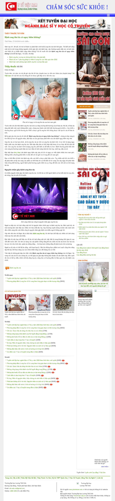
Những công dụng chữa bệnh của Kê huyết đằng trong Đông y (27, 334)
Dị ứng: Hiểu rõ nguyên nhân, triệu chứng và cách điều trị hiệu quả (28, 343)
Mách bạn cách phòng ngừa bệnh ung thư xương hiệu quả (28, 62)
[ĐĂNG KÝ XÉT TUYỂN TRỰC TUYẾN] (93, 188)
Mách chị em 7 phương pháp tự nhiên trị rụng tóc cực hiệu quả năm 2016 (33, 59)
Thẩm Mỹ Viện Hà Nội (28, 478)
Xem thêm (104, 466)
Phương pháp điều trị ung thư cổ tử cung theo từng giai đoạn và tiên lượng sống (33, 281)
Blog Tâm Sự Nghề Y (89, 478)
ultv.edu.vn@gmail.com (17, 488)
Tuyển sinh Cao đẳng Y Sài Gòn (94, 472)
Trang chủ (8, 478)
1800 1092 (13, 491)
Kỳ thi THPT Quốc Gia (59, 478)
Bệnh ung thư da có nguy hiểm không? (23, 37)
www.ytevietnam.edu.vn (76, 489)
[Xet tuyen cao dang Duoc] (93, 66)
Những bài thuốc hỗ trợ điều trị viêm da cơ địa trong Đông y (26, 337)
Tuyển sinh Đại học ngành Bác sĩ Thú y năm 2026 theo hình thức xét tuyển (31, 278)
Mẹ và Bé (16, 478)
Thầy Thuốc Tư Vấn (14, 33)
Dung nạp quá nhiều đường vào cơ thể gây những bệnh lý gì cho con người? (85, 302)
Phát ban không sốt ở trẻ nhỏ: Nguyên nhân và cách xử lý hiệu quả (29, 346)
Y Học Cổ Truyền (74, 478)
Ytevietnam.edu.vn (79, 496)
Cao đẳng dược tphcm (84, 248)
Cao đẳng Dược (82, 252)
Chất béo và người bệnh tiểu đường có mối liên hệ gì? (101, 461)
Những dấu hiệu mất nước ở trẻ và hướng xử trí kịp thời (25, 349)
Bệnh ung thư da (15, 268)
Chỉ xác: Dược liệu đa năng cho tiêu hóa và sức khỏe (63, 313)
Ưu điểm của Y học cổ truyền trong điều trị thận (22, 352)
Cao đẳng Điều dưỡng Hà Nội (86, 255)
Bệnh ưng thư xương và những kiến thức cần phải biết (27, 57)
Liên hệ (100, 478)
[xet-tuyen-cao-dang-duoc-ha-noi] (75, 5)
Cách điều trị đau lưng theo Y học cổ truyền (21, 340)
